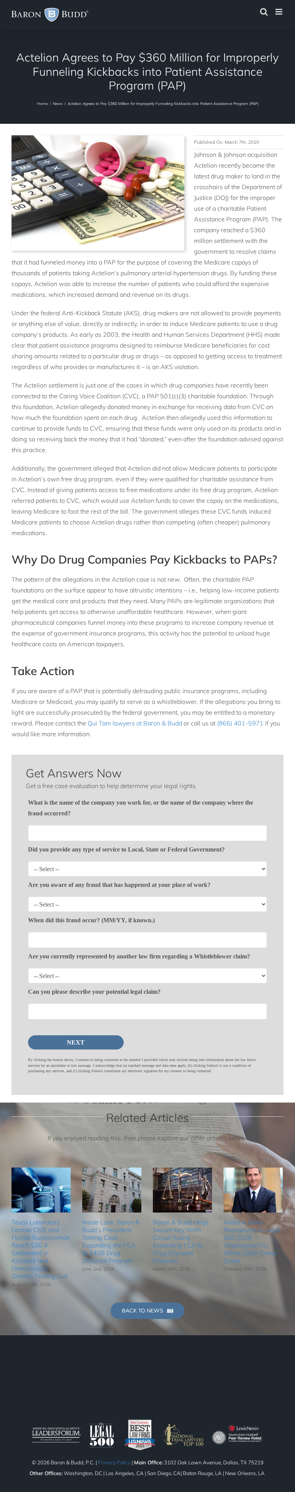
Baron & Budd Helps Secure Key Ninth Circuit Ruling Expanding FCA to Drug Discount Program (181, 1241)
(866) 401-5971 (240, 723)
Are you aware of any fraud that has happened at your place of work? (119, 885)
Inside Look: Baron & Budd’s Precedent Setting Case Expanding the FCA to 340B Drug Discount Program (110, 1241)
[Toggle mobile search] (264, 12)
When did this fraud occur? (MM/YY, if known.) (91, 920)
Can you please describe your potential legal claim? (94, 991)
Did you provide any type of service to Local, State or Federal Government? (126, 849)
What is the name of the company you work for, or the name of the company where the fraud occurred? (140, 808)
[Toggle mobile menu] (279, 12)
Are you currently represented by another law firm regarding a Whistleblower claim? (139, 956)
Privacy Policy (114, 1462)
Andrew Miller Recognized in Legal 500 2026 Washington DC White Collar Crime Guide (252, 1241)
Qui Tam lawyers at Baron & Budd (135, 723)
